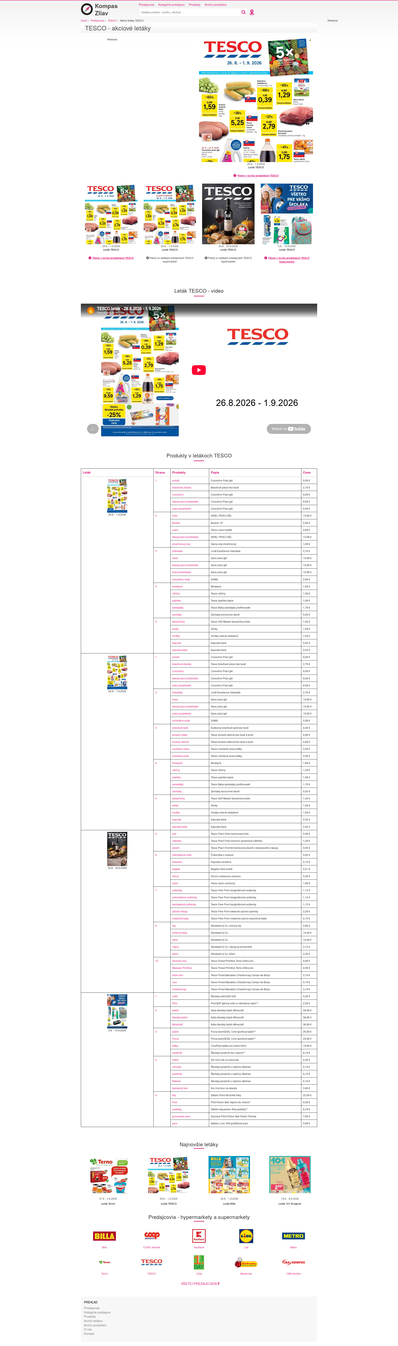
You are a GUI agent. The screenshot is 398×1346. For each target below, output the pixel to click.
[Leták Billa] (229, 1174)
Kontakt (89, 1333)
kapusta (176, 643)
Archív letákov (93, 1320)
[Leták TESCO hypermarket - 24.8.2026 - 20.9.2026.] (228, 214)
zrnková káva (179, 932)
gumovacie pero (181, 1116)
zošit (174, 996)
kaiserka (177, 862)
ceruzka (176, 1066)
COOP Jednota (151, 1247)
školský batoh (180, 1017)
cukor (175, 530)
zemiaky (177, 614)
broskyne (177, 586)
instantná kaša (180, 918)
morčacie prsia (180, 756)
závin (175, 883)
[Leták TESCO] (168, 1174)
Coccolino (178, 494)
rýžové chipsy (180, 911)
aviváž (176, 480)
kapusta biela (179, 650)
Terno (104, 1273)
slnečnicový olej (181, 544)
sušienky (177, 890)
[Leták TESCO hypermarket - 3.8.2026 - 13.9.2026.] (287, 214)
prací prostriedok (181, 508)
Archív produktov (216, 4)
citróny (176, 593)
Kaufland (199, 1247)
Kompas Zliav (106, 9)
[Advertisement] (340, 84)
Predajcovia (146, 4)
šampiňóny (178, 621)
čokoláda (177, 551)
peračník (177, 1052)
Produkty (194, 4)
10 (156, 960)
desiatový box (180, 1088)
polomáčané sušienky (184, 897)
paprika (176, 600)
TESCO (152, 1273)
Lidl (246, 1247)
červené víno (179, 960)
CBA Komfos (293, 1273)
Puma (175, 1038)
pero (174, 1123)
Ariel (174, 515)
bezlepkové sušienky (184, 904)
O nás (88, 1329)
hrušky (176, 636)
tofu (174, 833)
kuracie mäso (179, 734)
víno (174, 982)
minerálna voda (181, 579)
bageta (176, 869)
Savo (175, 558)
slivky (175, 628)
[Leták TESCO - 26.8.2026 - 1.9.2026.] (256, 99)
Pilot (174, 1003)
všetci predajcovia (199, 1283)
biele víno (177, 975)
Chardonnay (179, 989)
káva (175, 939)
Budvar (176, 522)
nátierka (176, 840)
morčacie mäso (180, 749)
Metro (293, 1247)
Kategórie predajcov (171, 4)
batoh (175, 1010)
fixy (174, 1095)
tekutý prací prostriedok (185, 501)
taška (175, 1045)
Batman (176, 1081)
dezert (175, 847)
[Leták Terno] (108, 1174)
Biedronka (246, 1273)
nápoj (175, 946)
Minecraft (177, 1024)
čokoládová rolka (182, 854)
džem (175, 953)
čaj (174, 925)
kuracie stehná (180, 741)
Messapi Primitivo (182, 968)
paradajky (177, 607)
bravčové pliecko (181, 487)
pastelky (177, 1109)
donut (175, 876)
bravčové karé (180, 727)
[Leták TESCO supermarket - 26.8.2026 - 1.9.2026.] (170, 214)
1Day (199, 1273)
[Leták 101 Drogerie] (290, 1174)
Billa (104, 1247)
